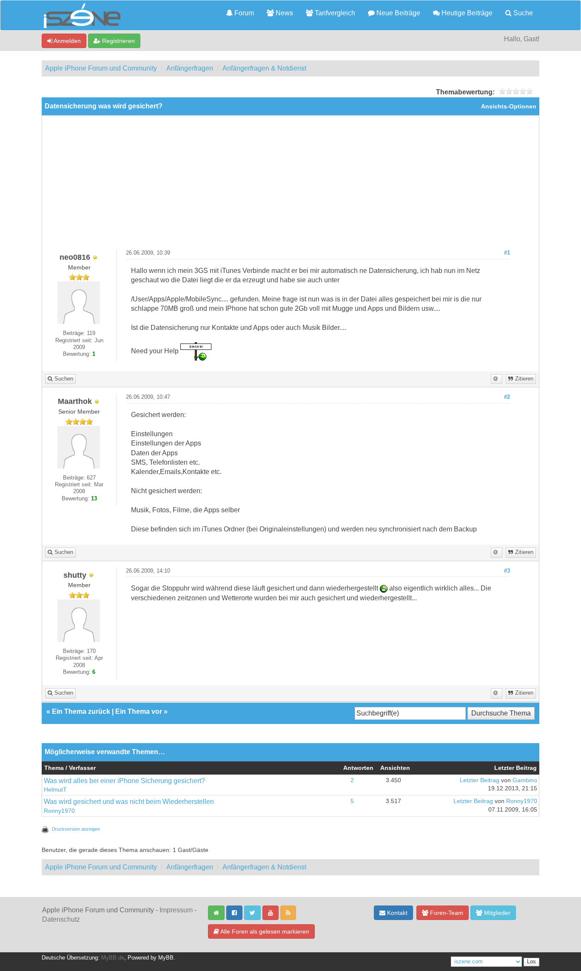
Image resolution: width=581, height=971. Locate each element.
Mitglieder (496, 912)
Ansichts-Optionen (508, 106)
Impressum (176, 910)
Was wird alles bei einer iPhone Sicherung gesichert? (124, 780)
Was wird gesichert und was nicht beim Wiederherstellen (129, 801)
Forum (243, 13)
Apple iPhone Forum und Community (101, 68)
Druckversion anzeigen (76, 829)
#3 (507, 571)
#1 (507, 253)
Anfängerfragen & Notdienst (264, 68)
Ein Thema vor (138, 711)
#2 (507, 397)
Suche (522, 13)
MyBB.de (112, 958)
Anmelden (66, 40)
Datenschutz (61, 919)
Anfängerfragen (189, 68)
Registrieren (117, 40)
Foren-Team (445, 912)
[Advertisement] (290, 185)
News (283, 13)
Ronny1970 (59, 811)
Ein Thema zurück (81, 711)
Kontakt (396, 912)
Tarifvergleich (334, 13)
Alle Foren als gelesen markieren (264, 931)
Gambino (525, 780)
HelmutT (55, 789)
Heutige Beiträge (466, 13)
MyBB (166, 958)
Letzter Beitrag (479, 780)
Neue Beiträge (397, 13)
